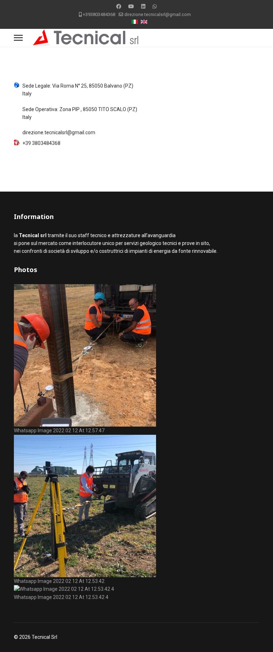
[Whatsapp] (154, 6)
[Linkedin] (143, 6)
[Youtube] (131, 6)
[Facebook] (118, 6)
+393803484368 (99, 14)
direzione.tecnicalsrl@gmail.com (157, 14)
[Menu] (18, 38)
